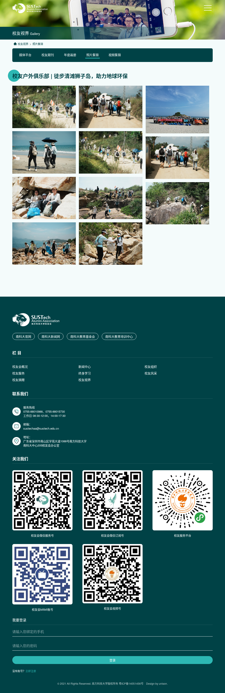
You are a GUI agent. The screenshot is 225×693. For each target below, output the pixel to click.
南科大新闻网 (51, 336)
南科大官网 (23, 336)
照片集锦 (92, 55)
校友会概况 (20, 366)
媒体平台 (25, 55)
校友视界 (23, 44)
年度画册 (70, 55)
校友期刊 (48, 55)
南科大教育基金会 (82, 336)
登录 (112, 660)
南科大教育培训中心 (119, 336)
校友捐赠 (18, 379)
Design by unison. (155, 683)
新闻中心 (84, 366)
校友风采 (151, 373)
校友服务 (18, 373)
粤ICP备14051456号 (131, 683)
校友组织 (151, 366)
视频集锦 (115, 55)
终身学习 (84, 373)
